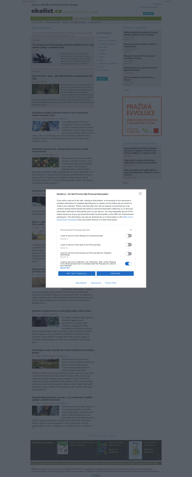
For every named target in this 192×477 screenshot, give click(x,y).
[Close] (141, 194)
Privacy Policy (111, 283)
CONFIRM (115, 274)
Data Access (96, 283)
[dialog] (96, 238)
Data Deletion (81, 283)
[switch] (128, 235)
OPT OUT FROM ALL (76, 274)
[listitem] (96, 229)
